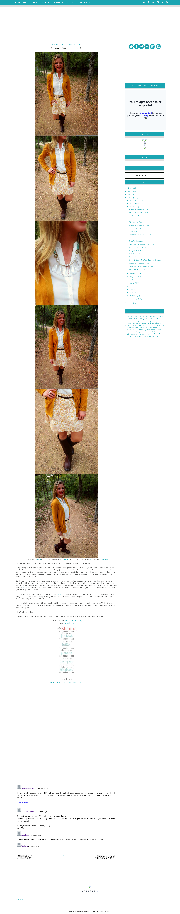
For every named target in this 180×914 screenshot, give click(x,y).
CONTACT (71, 2)
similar (39, 559)
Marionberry (69, 623)
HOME (17, 2)
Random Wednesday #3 (139, 263)
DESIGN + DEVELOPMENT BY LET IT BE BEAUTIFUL (90, 911)
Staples (132, 219)
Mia (90, 559)
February (134, 296)
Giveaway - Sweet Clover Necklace (145, 244)
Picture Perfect (136, 228)
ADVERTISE (59, 2)
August (133, 277)
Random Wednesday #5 (139, 209)
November (134, 203)
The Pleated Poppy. (73, 621)
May (132, 286)
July (132, 280)
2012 (130, 198)
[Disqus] (66, 746)
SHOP (34, 2)
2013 (130, 194)
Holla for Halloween (138, 216)
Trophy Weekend (136, 241)
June (132, 283)
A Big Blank (134, 254)
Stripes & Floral (136, 251)
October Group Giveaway (140, 235)
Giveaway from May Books (141, 266)
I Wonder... (134, 232)
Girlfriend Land (136, 222)
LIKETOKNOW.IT (85, 2)
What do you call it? (138, 247)
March (133, 292)
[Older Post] (105, 859)
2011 (130, 303)
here (25, 587)
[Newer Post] (24, 859)
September (135, 273)
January (134, 299)
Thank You (133, 257)
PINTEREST (78, 682)
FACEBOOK (55, 682)
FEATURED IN (46, 2)
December (134, 200)
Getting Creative (136, 238)
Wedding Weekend (137, 269)
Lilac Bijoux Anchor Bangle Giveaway (146, 260)
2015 (130, 188)
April (132, 289)
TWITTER (66, 682)
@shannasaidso (151, 85)
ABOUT (26, 2)
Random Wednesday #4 (139, 225)
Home (63, 856)
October (134, 207)
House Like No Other (138, 213)
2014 (130, 191)
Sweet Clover (104, 559)
